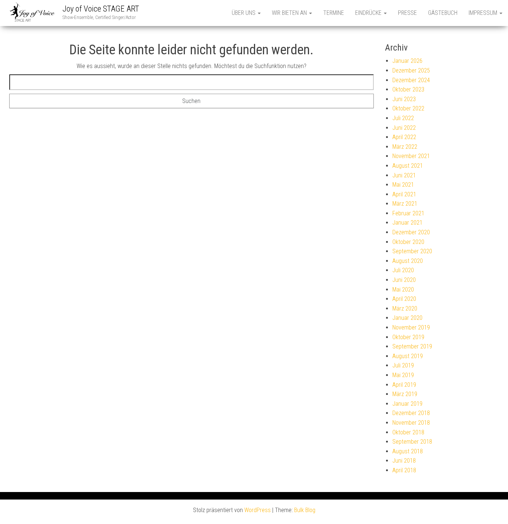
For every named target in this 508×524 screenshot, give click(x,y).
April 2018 (404, 470)
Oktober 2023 (408, 89)
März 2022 (404, 146)
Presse (407, 12)
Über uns (244, 12)
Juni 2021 (404, 175)
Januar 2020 (407, 317)
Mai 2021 (403, 184)
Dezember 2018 (411, 413)
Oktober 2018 (408, 432)
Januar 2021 (407, 222)
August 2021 (407, 165)
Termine (333, 12)
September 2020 (412, 251)
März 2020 (404, 308)
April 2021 (404, 194)
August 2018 (407, 451)
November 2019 (411, 327)
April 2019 (404, 384)
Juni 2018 (404, 460)
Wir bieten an (290, 12)
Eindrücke (369, 12)
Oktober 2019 (408, 337)
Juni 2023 (404, 99)
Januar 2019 (407, 403)
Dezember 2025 (411, 70)
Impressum (484, 12)
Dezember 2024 (411, 80)
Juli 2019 (403, 365)
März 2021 (404, 203)
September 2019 (412, 346)
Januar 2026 (407, 60)
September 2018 (412, 441)
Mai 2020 (403, 289)
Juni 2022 (404, 127)
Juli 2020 (403, 270)
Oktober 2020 (408, 241)
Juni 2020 (404, 279)
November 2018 (411, 422)
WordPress (257, 510)
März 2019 (404, 394)
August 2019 (407, 356)
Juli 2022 (403, 118)
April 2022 (404, 137)
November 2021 (411, 156)
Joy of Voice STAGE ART (100, 8)
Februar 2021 (408, 213)
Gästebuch (442, 12)
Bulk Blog (304, 510)
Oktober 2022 (408, 108)
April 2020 (404, 298)
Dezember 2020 (411, 232)
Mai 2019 (403, 375)
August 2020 (407, 260)
